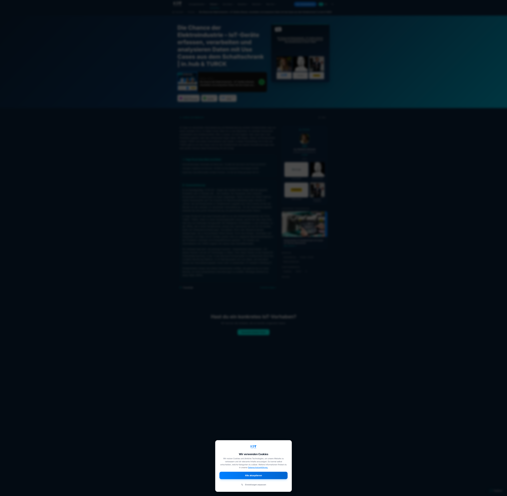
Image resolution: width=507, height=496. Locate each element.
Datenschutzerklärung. (258, 467)
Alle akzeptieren (253, 475)
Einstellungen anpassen (255, 484)
